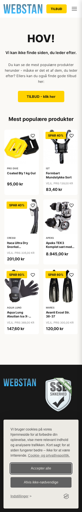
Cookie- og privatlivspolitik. (49, 455)
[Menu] (74, 8)
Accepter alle (41, 468)
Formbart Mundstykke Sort (59, 175)
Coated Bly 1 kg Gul (21, 173)
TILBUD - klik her (41, 96)
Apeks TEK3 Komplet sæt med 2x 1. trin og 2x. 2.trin (59, 249)
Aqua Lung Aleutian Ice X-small (18, 316)
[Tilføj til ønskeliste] (33, 136)
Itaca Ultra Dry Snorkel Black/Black (17, 247)
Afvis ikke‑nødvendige (41, 482)
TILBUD (56, 9)
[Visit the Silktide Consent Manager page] (66, 496)
